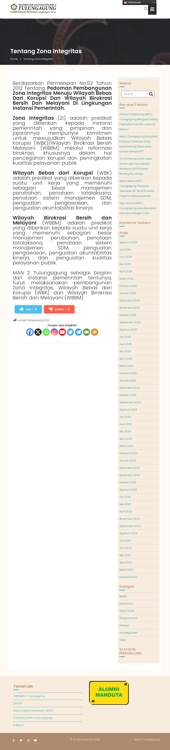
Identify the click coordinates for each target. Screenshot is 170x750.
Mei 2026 (125, 264)
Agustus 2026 (128, 242)
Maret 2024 (126, 446)
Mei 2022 (125, 555)
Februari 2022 (128, 577)
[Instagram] (54, 332)
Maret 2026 (126, 278)
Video (122, 640)
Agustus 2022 (128, 533)
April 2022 (125, 562)
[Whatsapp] (46, 332)
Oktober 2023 (127, 482)
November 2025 (129, 308)
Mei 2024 (125, 431)
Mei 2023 (125, 504)
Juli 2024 (125, 417)
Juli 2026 (125, 249)
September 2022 (130, 526)
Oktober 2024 (127, 395)
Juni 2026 (125, 257)
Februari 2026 (128, 286)
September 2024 (130, 402)
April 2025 (125, 358)
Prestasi (124, 625)
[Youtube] (62, 332)
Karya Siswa (127, 611)
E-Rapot (18, 725)
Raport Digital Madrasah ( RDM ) (33, 710)
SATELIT (18, 703)
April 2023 (125, 511)
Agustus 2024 (128, 409)
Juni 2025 (125, 344)
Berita (122, 596)
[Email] (86, 332)
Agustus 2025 (128, 329)
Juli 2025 (125, 337)
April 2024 (125, 438)
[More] (94, 332)
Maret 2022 (126, 569)
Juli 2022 (125, 540)
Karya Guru (126, 603)
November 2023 (129, 475)
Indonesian (134, 2)
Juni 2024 (125, 424)
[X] (38, 332)
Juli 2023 (125, 497)
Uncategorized (128, 632)
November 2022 (129, 519)
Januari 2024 (127, 460)
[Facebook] (30, 332)
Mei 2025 (125, 351)
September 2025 (130, 322)
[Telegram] (78, 332)
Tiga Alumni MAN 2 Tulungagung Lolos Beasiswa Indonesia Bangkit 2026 (137, 208)
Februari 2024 (128, 453)
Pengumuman (128, 618)
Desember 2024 (129, 388)
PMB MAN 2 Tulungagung (29, 696)
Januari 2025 (127, 380)
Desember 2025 (129, 300)
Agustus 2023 (128, 489)
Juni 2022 (125, 548)
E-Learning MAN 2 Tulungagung (32, 718)
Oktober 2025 (127, 315)
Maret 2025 (126, 366)
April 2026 (125, 271)
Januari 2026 (127, 293)
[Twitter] (70, 332)
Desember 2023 (129, 468)
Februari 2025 (128, 373)
